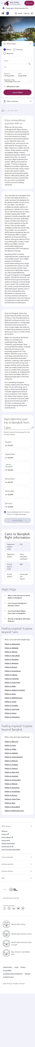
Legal (16, 967)
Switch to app (29, 3)
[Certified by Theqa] (10, 891)
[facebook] (4, 908)
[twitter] (9, 908)
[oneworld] (7, 13)
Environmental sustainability (11, 849)
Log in (20, 13)
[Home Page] (3, 110)
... (6, 110)
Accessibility (7, 970)
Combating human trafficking (12, 973)
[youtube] (18, 908)
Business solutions (7, 864)
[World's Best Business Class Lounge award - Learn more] (6, 943)
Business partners (7, 871)
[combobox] (17, 427)
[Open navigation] (31, 13)
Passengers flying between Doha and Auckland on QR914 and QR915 (17, 8)
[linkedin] (13, 908)
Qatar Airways (6, 826)
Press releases (6, 837)
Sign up (26, 13)
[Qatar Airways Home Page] (3, 13)
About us (4, 831)
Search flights (17, 520)
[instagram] (22, 908)
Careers (4, 834)
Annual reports (6, 846)
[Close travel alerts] (31, 8)
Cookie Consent (8, 977)
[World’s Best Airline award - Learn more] (6, 924)
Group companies (7, 857)
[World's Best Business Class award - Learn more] (6, 933)
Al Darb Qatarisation (8, 843)
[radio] (17, 442)
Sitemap (27, 973)
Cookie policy (7, 967)
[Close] (2, 3)
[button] (18, 597)
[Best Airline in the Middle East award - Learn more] (6, 953)
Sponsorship (6, 840)
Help (3, 878)
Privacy (23, 967)
